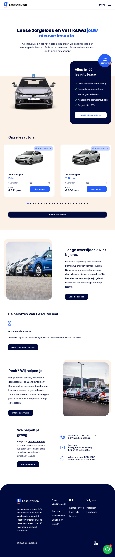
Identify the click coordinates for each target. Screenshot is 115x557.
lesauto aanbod (36, 441)
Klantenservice (76, 507)
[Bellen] (79, 436)
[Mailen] (79, 447)
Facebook (92, 512)
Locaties (73, 516)
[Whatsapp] (79, 458)
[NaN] (96, 543)
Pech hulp (74, 512)
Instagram (91, 507)
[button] (29, 171)
